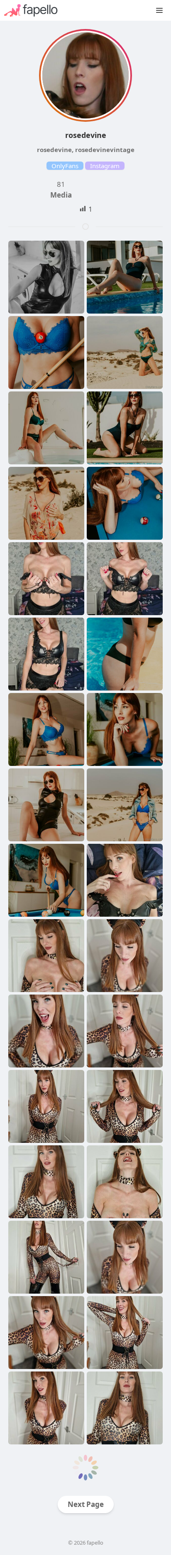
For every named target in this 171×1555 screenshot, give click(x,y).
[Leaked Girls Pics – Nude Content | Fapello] (35, 10)
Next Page (86, 1504)
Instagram (105, 166)
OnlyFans (64, 166)
